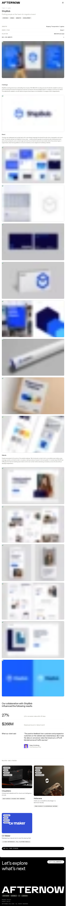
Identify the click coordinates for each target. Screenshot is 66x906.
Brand (12, 18)
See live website (7, 37)
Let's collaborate (55, 862)
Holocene (38, 798)
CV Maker (6, 836)
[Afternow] (11, 3)
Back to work (7, 8)
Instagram (6, 895)
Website (18, 18)
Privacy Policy (6, 899)
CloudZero (6, 791)
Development (26, 18)
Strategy (5, 18)
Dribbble (13, 895)
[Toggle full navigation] (62, 2)
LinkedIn (24, 895)
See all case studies (10, 848)
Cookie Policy (6, 901)
